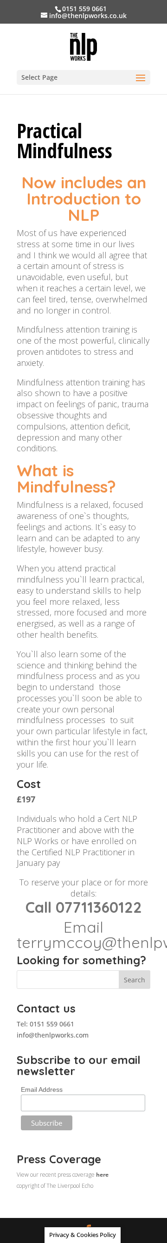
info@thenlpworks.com (53, 1035)
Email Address (42, 1089)
